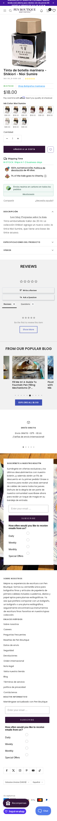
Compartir (9, 200)
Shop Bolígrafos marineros (31, 86)
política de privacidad (15, 687)
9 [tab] (38, 395)
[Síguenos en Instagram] (20, 770)
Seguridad (9, 650)
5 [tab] (27, 395)
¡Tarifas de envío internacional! (28, 436)
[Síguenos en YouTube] (33, 770)
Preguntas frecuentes (15, 634)
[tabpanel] (28, 373)
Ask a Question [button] (30, 297)
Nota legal (9, 666)
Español (36, 782)
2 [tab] (18, 395)
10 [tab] (41, 395)
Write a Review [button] (30, 290)
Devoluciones (10, 655)
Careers (8, 629)
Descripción (11, 211)
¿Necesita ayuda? (44, 200)
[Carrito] (47, 10)
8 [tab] (35, 395)
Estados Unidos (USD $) (15, 782)
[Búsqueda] (10, 10)
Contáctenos (10, 692)
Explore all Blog (28, 402)
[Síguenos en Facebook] (7, 770)
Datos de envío (11, 645)
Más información (28, 194)
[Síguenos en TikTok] (39, 770)
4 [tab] (24, 395)
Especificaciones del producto (22, 242)
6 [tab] (29, 395)
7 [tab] (32, 395)
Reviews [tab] (7, 304)
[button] (41, 11)
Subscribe (28, 518)
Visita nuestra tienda (14, 671)
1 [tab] (15, 395)
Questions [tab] (25, 304)
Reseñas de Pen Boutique (16, 639)
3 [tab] (21, 395)
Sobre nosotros (11, 624)
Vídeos (7, 250)
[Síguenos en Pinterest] (26, 770)
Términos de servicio (14, 681)
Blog (6, 676)
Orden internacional (14, 660)
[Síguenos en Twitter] (13, 770)
